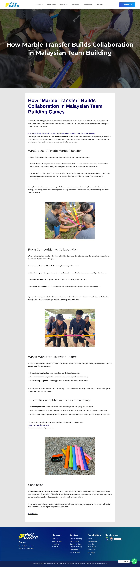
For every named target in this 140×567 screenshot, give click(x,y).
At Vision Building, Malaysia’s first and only (61, 133)
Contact (22, 542)
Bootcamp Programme (91, 553)
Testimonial (75, 5)
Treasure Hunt (92, 546)
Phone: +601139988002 (26, 548)
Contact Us (127, 5)
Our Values (55, 544)
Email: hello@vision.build (26, 546)
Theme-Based (92, 541)
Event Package (74, 541)
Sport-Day (91, 544)
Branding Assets (75, 552)
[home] (12, 5)
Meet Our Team (57, 541)
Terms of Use (81, 563)
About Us (55, 538)
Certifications (111, 535)
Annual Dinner (74, 549)
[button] (39, 4)
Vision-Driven (92, 549)
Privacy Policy (90, 563)
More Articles (33, 514)
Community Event (75, 544)
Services (74, 535)
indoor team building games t (38, 425)
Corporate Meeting (76, 546)
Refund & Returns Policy (101, 563)
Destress (90, 538)
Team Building (94, 535)
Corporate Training (76, 538)
